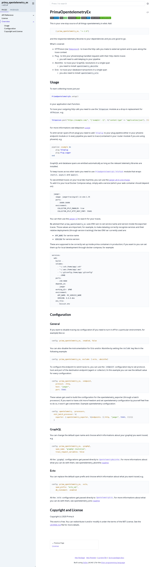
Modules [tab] (14, 10)
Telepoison (73, 49)
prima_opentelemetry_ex (15, 2)
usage (87, 127)
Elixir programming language (113, 562)
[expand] (33, 15)
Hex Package (80, 558)
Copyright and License (13, 31)
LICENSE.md (55, 525)
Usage (6, 25)
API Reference (7, 15)
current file (102, 558)
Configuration (10, 28)
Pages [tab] (4, 10)
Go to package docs (116, 558)
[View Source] (148, 10)
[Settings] (148, 3)
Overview (6, 21)
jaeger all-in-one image (119, 180)
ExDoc (85, 562)
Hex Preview (91, 558)
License (5, 18)
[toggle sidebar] (33, 3)
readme (105, 462)
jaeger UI (73, 218)
